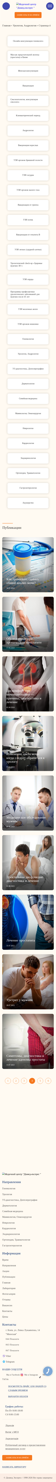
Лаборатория (8, 1288)
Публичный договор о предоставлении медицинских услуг (25, 1447)
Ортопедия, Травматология (16, 1239)
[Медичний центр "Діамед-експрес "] (28, 6)
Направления (9, 1265)
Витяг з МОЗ (12, 1432)
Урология (7, 1194)
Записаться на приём (28, 15)
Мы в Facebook (13, 1375)
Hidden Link (28, 564)
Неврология (8, 1222)
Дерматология (9, 1205)
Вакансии (7, 1305)
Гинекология (8, 1188)
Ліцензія (9, 1425)
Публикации (8, 1277)
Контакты (7, 1311)
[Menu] (50, 6)
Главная (6, 1282)
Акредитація (11, 1438)
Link (28, 41)
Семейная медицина (12, 1211)
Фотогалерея (8, 1294)
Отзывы (6, 1299)
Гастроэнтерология (12, 1245)
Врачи (5, 1260)
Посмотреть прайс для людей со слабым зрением (27, 1388)
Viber (8, 1356)
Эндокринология (11, 1234)
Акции (5, 1271)
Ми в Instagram (31, 1375)
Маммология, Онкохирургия (17, 1217)
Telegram (10, 1361)
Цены (5, 1316)
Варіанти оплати (18, 1396)
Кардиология (9, 1228)
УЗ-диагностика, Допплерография (19, 1200)
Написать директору (14, 1467)
